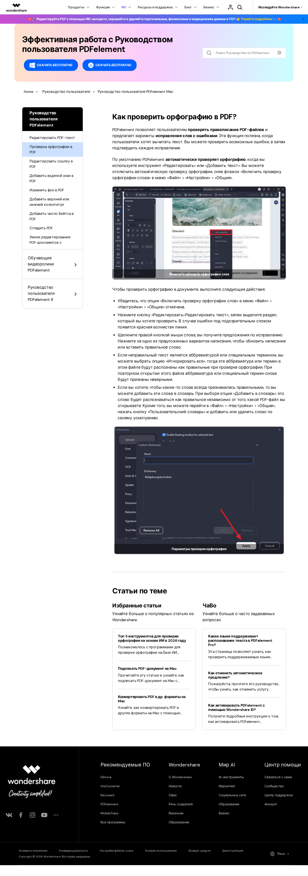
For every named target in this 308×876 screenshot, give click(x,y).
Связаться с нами (278, 777)
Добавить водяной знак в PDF (52, 178)
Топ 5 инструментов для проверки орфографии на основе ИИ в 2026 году (152, 638)
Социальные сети (232, 795)
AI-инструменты (231, 777)
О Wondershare (180, 777)
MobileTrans (109, 813)
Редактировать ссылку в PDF (51, 164)
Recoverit (108, 795)
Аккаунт (270, 804)
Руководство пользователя (66, 91)
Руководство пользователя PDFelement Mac (135, 91)
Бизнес (224, 813)
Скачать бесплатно (54, 65)
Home (28, 91)
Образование (179, 822)
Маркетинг (227, 786)
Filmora (106, 777)
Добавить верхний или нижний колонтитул (49, 202)
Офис (173, 795)
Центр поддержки (278, 795)
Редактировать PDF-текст (52, 137)
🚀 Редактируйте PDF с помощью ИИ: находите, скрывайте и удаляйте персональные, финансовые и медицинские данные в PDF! (154, 19)
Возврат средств (199, 851)
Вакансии (176, 813)
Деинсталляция (232, 851)
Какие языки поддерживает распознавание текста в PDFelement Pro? (240, 640)
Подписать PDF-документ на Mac (147, 668)
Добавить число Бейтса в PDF (52, 216)
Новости (175, 786)
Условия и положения (33, 851)
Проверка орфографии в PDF (51, 149)
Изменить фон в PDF (47, 190)
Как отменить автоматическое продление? (235, 675)
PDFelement (109, 804)
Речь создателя (181, 804)
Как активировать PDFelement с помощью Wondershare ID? (236, 707)
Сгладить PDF (41, 228)
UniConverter (110, 786)
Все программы (113, 822)
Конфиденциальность (73, 851)
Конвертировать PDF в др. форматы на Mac (152, 698)
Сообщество (274, 786)
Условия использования (161, 851)
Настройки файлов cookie (116, 851)
